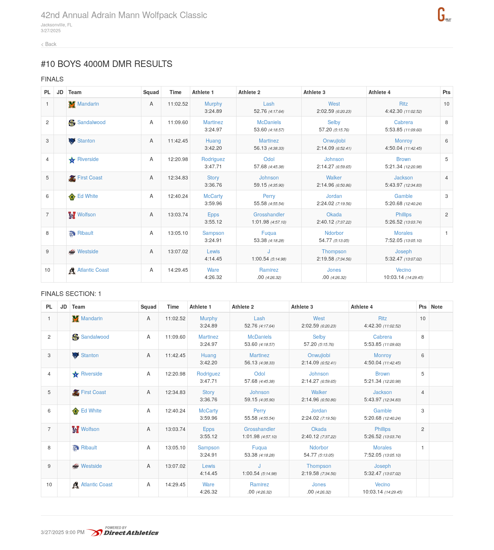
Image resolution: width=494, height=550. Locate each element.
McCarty (213, 195)
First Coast (89, 177)
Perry (269, 195)
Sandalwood (91, 122)
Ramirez (268, 269)
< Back (48, 43)
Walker (334, 177)
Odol (269, 158)
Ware (213, 269)
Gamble (404, 195)
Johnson (334, 158)
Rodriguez (213, 158)
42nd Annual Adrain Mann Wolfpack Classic (124, 14)
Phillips (404, 214)
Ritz (403, 103)
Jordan (334, 195)
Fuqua (268, 232)
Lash (268, 103)
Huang (213, 140)
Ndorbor (334, 232)
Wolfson (86, 214)
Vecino (403, 269)
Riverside (88, 158)
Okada (334, 214)
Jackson (403, 177)
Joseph (403, 251)
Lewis (213, 251)
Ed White (87, 195)
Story (213, 177)
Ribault (85, 232)
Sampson (213, 232)
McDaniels (269, 122)
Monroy (403, 140)
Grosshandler (269, 214)
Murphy (213, 103)
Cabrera (403, 122)
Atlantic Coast (93, 269)
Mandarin (88, 103)
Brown (403, 158)
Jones (334, 269)
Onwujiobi (334, 140)
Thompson (334, 251)
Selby (334, 122)
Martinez (213, 122)
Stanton (86, 140)
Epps (213, 214)
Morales (403, 232)
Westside (87, 251)
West (334, 103)
